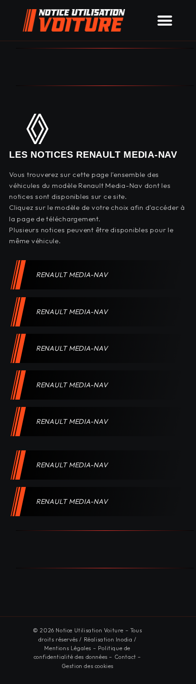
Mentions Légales (67, 648)
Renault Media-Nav (72, 274)
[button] (165, 20)
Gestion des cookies (87, 666)
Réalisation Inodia (108, 639)
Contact (125, 656)
